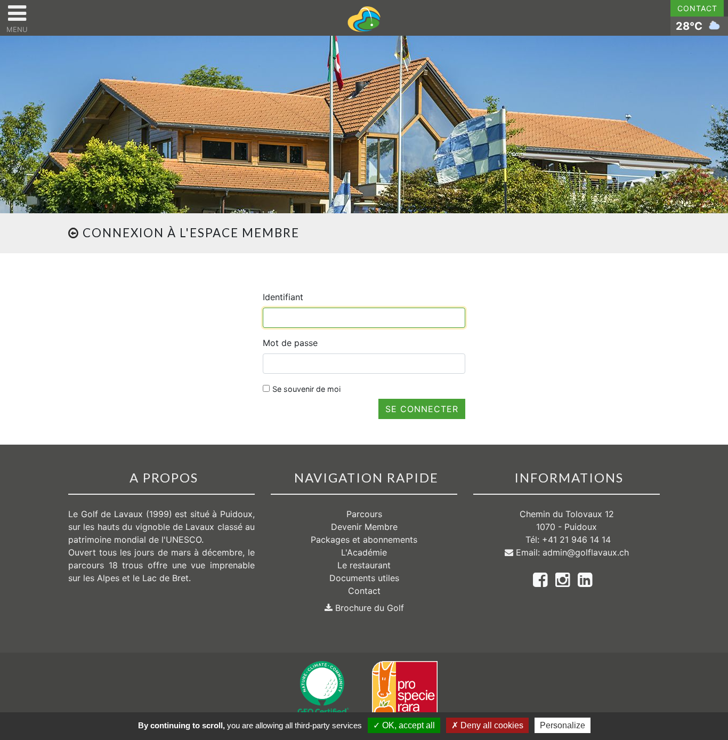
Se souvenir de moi (306, 388)
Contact (697, 8)
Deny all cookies (490, 725)
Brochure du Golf (368, 607)
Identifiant (283, 297)
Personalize (562, 725)
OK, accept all (407, 725)
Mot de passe (290, 342)
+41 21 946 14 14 (576, 539)
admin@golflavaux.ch (586, 552)
